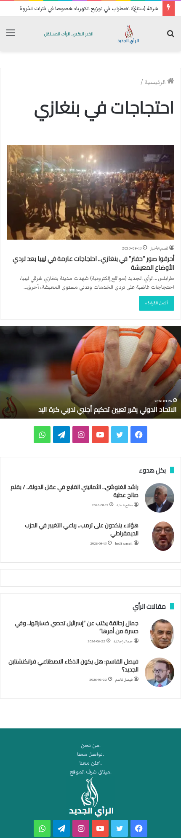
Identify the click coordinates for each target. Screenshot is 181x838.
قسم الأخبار (159, 248)
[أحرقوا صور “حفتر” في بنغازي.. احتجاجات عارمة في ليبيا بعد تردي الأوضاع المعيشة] (90, 192)
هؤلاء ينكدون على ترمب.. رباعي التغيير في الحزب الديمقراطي (81, 529)
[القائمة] (10, 36)
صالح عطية (125, 505)
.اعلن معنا (91, 763)
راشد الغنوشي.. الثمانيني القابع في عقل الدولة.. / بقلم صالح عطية (74, 491)
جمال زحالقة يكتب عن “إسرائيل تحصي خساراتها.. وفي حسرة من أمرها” (76, 627)
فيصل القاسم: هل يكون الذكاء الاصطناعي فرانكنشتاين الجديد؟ (73, 665)
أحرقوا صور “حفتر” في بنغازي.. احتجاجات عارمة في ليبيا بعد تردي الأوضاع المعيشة (93, 263)
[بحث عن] (170, 36)
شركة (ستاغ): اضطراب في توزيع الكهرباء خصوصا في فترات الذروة (88, 9)
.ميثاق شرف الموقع (91, 772)
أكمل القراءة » (156, 303)
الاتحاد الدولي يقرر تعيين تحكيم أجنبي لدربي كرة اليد (107, 409)
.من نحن (91, 745)
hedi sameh (124, 543)
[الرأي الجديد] (90, 33)
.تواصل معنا (90, 754)
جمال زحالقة (123, 641)
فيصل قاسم (124, 679)
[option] (90, 372)
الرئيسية (155, 82)
